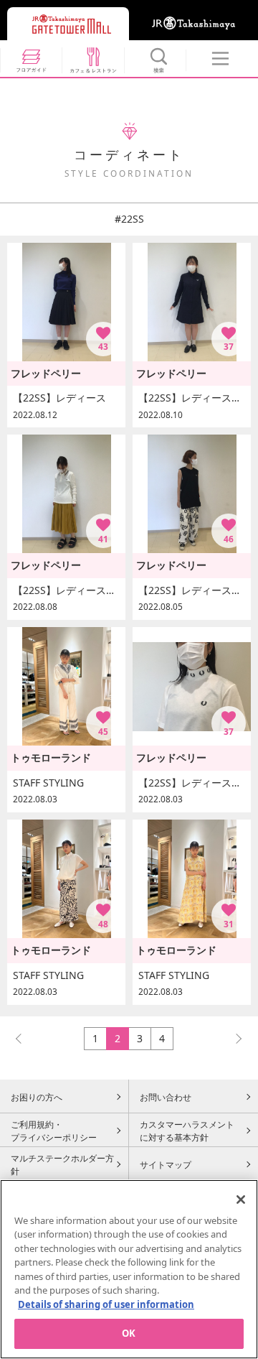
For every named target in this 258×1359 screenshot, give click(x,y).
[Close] (241, 1199)
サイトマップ (165, 1164)
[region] (129, 1269)
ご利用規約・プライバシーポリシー (54, 1130)
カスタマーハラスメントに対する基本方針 (187, 1130)
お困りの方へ (36, 1097)
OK (128, 1333)
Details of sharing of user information (106, 1304)
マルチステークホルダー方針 (62, 1164)
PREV (25, 1038)
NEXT (232, 1038)
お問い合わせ (165, 1097)
